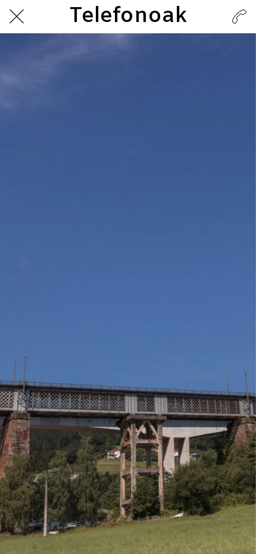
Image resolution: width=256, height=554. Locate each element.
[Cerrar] (17, 17)
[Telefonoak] (239, 16)
